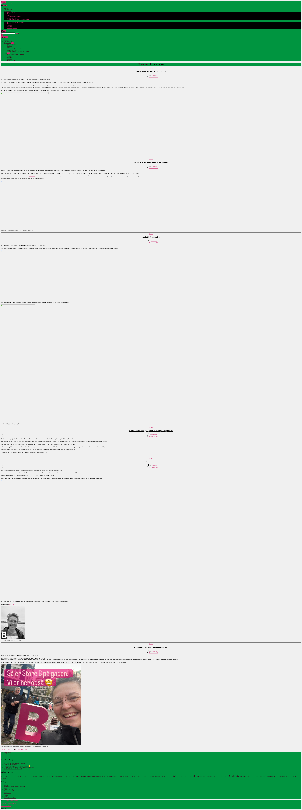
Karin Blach (124, 776)
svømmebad (282, 776)
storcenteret (278, 776)
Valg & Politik (7, 11)
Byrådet (6, 785)
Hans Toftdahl (77, 776)
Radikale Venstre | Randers (11, 800)
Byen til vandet (15, 776)
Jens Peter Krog (103, 776)
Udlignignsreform (288, 776)
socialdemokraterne (262, 776)
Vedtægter (9, 26)
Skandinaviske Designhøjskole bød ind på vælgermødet (151, 431)
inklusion (98, 776)
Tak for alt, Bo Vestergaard (10, 764)
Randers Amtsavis (214, 776)
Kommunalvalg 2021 (9, 791)
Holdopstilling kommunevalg (14, 16)
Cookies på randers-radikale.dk (8, 803)
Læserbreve (7, 792)
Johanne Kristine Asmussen (114, 776)
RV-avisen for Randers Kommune (15, 22)
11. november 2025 (153, 242)
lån (159, 776)
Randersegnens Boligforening (223, 776)
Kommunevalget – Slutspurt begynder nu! (151, 647)
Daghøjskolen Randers (151, 237)
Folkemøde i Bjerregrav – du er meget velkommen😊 (17, 766)
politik (185, 776)
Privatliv (6, 753)
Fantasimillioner (8, 9)
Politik (151, 68)
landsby (148, 776)
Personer (9, 23)
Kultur (137, 776)
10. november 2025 (153, 467)
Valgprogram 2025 (11, 12)
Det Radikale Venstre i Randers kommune (14, 786)
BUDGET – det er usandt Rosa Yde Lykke (14, 763)
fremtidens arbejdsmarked (46, 776)
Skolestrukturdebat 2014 (10, 798)
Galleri (52, 776)
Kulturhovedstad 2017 (142, 776)
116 (19, 749)
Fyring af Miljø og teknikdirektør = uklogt (151, 162)
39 (15, 749)
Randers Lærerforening (251, 776)
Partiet (5, 21)
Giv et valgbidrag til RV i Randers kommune (18, 19)
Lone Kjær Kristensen (154, 776)
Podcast (6, 795)
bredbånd (6, 776)
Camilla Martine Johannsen (23, 776)
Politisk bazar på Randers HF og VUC (151, 71)
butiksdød (10, 776)
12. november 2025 (153, 77)
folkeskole (34, 776)
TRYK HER (32, 176)
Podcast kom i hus (151, 462)
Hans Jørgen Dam (69, 776)
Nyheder (6, 8)
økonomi (3, 778)
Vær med (9, 25)
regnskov (257, 776)
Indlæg (5, 788)
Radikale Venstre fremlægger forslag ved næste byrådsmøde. (19, 767)
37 (12, 749)
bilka (4, 776)
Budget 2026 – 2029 (12, 18)
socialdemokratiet (271, 776)
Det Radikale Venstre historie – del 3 (13, 769)
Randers (209, 776)
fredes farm (38, 776)
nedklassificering (181, 776)
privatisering (189, 776)
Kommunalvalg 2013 (131, 776)
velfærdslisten (294, 776)
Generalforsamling (58, 776)
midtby (162, 776)
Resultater (9, 13)
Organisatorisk (7, 793)
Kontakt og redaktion (12, 28)
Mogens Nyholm (171, 776)
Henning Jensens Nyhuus (88, 776)
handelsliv (64, 776)
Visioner (9, 15)
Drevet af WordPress (6, 806)
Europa (30, 776)
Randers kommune (237, 776)
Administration (7, 752)
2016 (2, 776)
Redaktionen (154, 75)
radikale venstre (199, 776)
